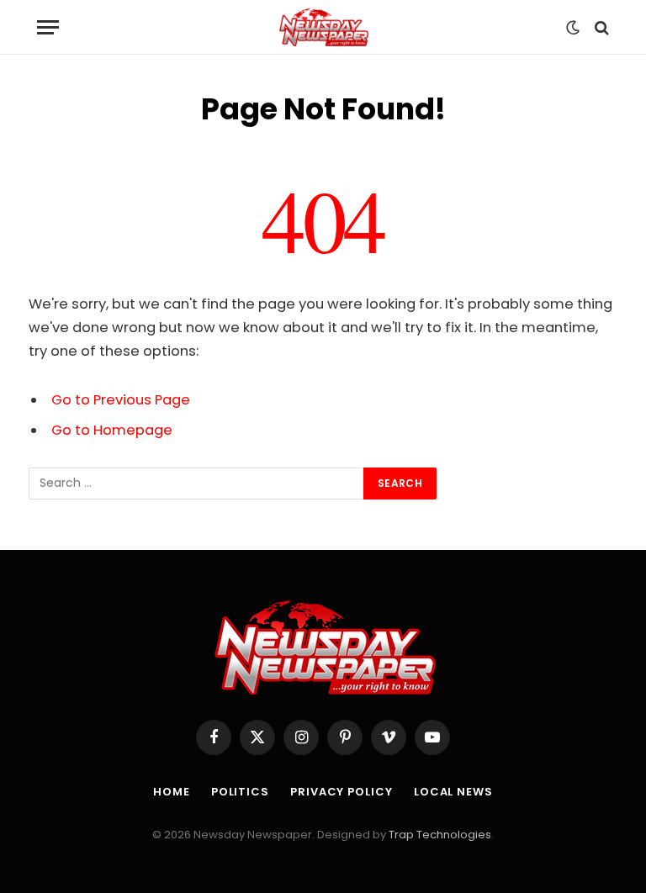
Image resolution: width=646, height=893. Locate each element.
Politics (240, 792)
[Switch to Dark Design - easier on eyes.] (573, 27)
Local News (453, 792)
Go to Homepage (111, 430)
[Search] (600, 27)
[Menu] (48, 27)
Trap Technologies (440, 835)
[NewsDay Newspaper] (323, 27)
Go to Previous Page (120, 400)
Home (171, 792)
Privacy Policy (341, 792)
